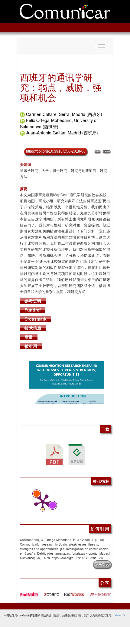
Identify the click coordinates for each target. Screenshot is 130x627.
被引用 (30, 346)
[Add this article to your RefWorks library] (73, 592)
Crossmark (35, 319)
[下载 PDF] (54, 454)
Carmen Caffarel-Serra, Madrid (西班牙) (64, 114)
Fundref (32, 310)
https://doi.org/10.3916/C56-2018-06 (56, 151)
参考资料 (32, 301)
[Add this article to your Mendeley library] (100, 592)
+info (118, 615)
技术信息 (32, 328)
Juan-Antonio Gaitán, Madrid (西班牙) (62, 133)
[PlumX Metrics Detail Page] (41, 502)
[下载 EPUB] (76, 454)
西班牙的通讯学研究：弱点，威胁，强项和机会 (61, 87)
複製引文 (102, 564)
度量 (28, 337)
